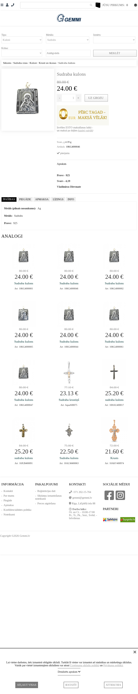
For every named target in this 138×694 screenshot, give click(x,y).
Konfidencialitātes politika (17, 509)
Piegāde (8, 500)
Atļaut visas (26, 684)
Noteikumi (9, 514)
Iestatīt (71, 684)
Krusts (114, 458)
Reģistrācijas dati (46, 491)
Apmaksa (9, 505)
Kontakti (8, 491)
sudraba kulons (114, 399)
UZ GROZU (96, 98)
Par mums (9, 495)
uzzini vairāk (85, 130)
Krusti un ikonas (47, 63)
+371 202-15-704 (81, 492)
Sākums (7, 63)
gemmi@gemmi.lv (82, 497)
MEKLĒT (115, 53)
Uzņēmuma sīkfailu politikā (84, 665)
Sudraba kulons (23, 283)
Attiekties (113, 684)
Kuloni (33, 63)
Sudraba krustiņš (69, 399)
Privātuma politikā (113, 665)
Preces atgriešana (46, 503)
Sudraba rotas (20, 63)
